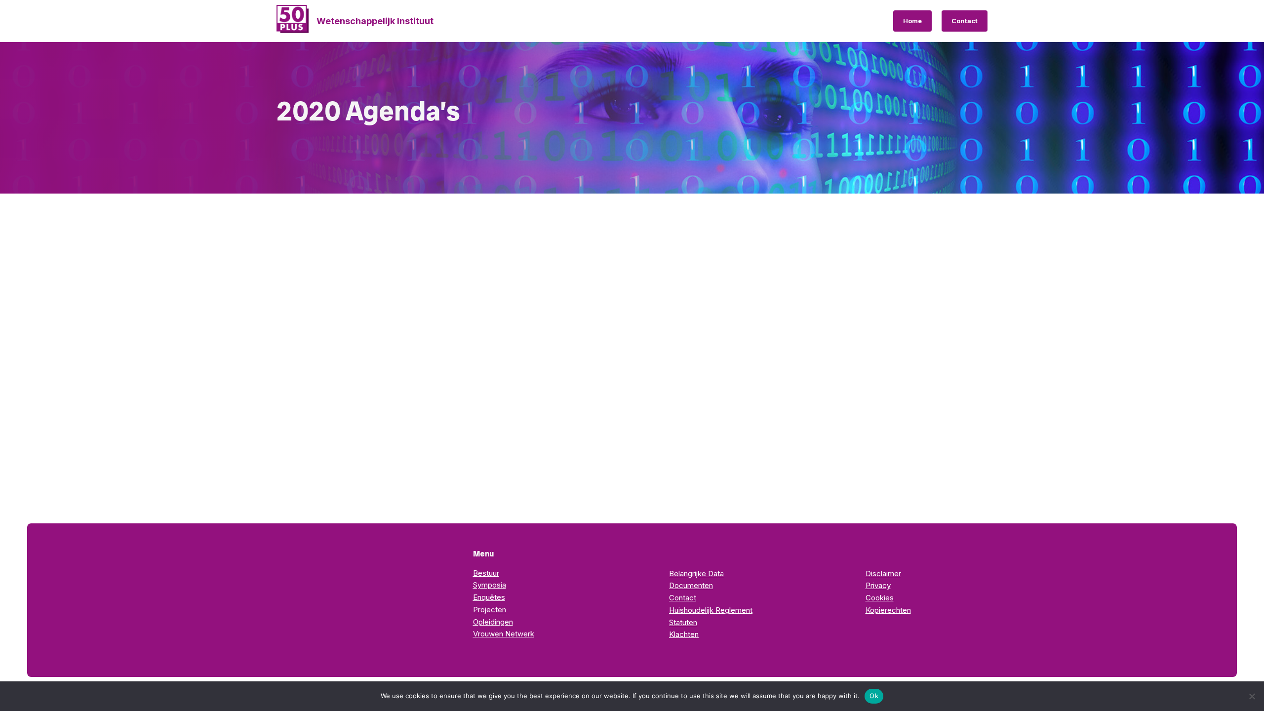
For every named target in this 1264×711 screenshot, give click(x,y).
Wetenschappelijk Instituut (375, 21)
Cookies (880, 597)
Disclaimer (883, 573)
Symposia (489, 585)
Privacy (878, 585)
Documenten (691, 585)
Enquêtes (489, 597)
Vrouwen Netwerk (503, 633)
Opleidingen (493, 622)
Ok (873, 696)
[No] (1252, 696)
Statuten (683, 622)
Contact (964, 21)
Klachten (684, 634)
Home (912, 21)
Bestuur (486, 573)
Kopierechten (888, 610)
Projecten (489, 609)
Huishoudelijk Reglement (710, 610)
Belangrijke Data (696, 573)
